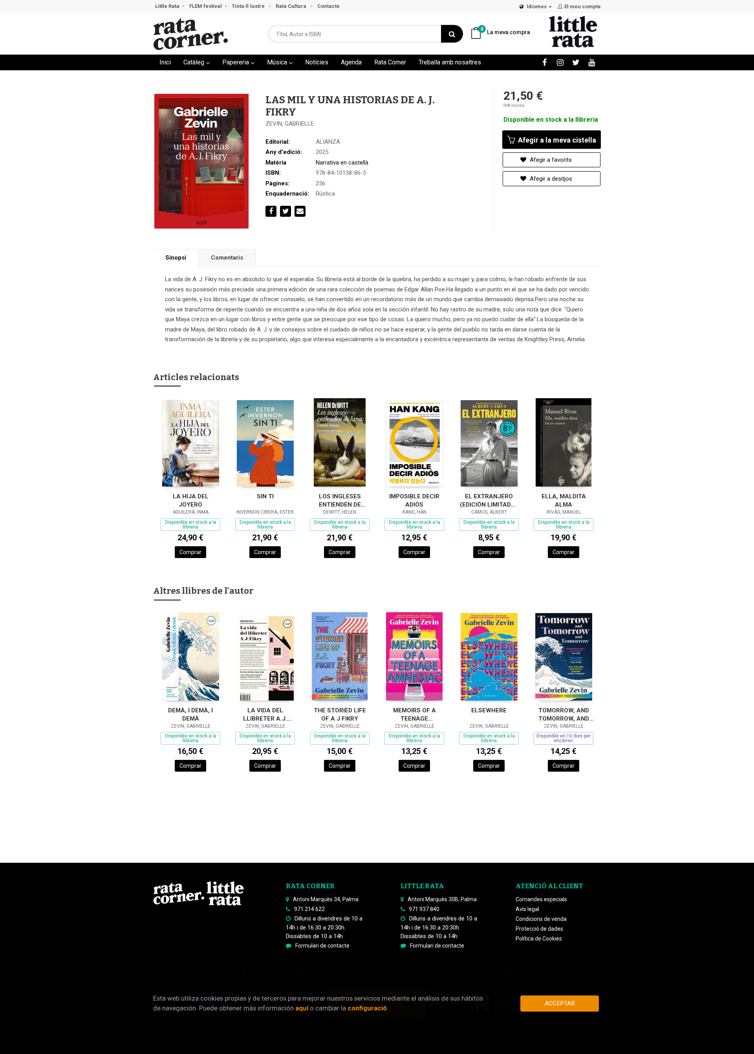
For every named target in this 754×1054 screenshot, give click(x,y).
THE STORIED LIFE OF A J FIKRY (340, 714)
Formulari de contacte (322, 945)
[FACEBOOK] (544, 62)
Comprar (190, 552)
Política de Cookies (539, 938)
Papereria (236, 62)
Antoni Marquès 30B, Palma (442, 899)
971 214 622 (309, 909)
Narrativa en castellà (342, 162)
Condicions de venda (541, 919)
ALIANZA (328, 141)
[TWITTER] (575, 62)
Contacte (328, 6)
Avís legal (527, 909)
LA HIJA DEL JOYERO (191, 500)
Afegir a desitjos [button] (550, 178)
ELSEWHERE (489, 710)
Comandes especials (541, 899)
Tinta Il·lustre (249, 6)
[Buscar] (452, 34)
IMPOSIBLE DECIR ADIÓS (414, 500)
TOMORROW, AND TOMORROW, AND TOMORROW (563, 714)
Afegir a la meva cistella (556, 140)
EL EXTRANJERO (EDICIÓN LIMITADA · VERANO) (489, 500)
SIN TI (265, 496)
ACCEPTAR (560, 1003)
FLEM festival (205, 6)
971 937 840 (424, 909)
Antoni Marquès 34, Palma (326, 899)
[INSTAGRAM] (560, 62)
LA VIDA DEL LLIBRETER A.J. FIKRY (265, 714)
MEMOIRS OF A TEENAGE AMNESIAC (414, 714)
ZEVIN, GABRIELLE (289, 123)
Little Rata (167, 6)
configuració (367, 1008)
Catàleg (194, 62)
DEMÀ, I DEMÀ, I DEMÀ (190, 714)
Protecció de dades (539, 929)
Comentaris (227, 257)
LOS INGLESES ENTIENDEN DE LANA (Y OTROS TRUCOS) (340, 500)
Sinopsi (175, 257)
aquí (301, 1008)
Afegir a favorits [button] (550, 159)
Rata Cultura (291, 6)
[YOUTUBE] (591, 62)
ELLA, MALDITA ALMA (564, 500)
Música (278, 62)
